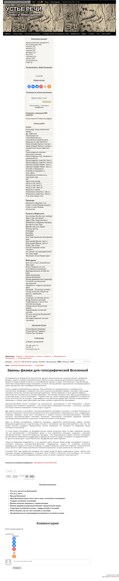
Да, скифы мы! (31, 134)
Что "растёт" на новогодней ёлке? (39, 252)
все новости (32, 118)
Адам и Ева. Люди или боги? (37, 220)
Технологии (30, 60)
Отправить (17, 568)
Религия (29, 48)
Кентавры (29, 233)
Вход (46, 2)
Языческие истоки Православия (38, 256)
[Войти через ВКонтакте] (33, 86)
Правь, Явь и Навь (33, 245)
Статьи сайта (18, 34)
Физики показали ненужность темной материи (29, 503)
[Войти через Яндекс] (41, 86)
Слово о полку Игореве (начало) (38, 205)
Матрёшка (30, 235)
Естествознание (32, 45)
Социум (29, 50)
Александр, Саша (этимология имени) (37, 130)
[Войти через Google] (45, 86)
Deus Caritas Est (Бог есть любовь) (39, 216)
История (29, 52)
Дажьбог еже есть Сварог (35, 227)
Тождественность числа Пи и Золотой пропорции (37, 303)
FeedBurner (39, 107)
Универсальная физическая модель (36, 307)
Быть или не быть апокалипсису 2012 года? (38, 264)
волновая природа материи (21, 365)
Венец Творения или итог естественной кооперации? (36, 268)
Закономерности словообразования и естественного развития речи (37, 138)
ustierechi (17, 362)
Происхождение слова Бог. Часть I (39, 160)
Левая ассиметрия (33, 275)
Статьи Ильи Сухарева (34, 333)
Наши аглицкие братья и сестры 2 (39, 146)
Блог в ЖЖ (106, 34)
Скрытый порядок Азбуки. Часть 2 (38, 167)
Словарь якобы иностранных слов (56, 34)
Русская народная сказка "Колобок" (35, 248)
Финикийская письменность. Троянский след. (36, 176)
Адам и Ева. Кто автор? (35, 218)
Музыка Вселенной (33, 277)
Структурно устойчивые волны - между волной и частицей (38, 299)
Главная (7, 34)
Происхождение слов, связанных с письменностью (39, 157)
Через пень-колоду (33, 181)
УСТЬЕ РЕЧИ (23, 9)
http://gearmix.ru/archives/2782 (45, 463)
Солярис (29, 296)
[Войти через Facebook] (37, 86)
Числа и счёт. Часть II (34, 185)
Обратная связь (17, 38)
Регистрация (55, 2)
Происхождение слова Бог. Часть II (39, 162)
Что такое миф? (32, 254)
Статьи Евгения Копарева (35, 329)
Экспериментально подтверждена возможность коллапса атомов (37, 513)
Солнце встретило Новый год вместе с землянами (37, 293)
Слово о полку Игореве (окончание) (34, 208)
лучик (38, 76)
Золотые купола (32, 229)
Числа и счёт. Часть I (33, 183)
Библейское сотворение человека (38, 222)
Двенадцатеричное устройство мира (37, 272)
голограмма (39, 365)
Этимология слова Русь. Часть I (38, 192)
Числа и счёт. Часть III (34, 187)
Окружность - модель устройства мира (38, 286)
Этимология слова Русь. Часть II (38, 194)
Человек (29, 46)
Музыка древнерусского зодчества (39, 279)
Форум (6, 38)
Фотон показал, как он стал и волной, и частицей (30, 511)
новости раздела (45, 118)
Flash (28, 62)
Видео (84, 34)
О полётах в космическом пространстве (35, 282)
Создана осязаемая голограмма (23, 501)
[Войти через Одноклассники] (49, 86)
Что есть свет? (31, 316)
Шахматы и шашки (33, 190)
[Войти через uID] (29, 86)
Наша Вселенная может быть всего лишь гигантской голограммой (37, 498)
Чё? (27, 179)
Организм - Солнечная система (38, 289)
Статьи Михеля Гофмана (35, 331)
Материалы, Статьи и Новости (38, 356)
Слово (28, 127)
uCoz (117, 576)
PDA (33, 2)
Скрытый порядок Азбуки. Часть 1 (38, 164)
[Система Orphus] (20, 479)
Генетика (29, 56)
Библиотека (75, 34)
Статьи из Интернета (33, 34)
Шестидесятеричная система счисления (37, 319)
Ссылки (91, 34)
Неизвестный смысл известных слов (37, 149)
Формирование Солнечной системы (36, 311)
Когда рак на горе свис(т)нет (36, 142)
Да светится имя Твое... (35, 224)
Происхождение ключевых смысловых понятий (36, 153)
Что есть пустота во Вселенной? (38, 314)
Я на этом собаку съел (34, 196)
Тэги (98, 34)
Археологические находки (36, 43)
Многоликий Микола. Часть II (37, 243)
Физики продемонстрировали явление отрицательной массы (35, 506)
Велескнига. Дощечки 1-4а (36, 203)
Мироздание (31, 260)
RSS (39, 2)
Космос (28, 58)
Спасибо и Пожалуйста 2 (35, 171)
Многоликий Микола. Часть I (36, 241)
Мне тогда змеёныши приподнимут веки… (39, 238)
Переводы (30, 200)
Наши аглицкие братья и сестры (38, 144)
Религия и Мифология (35, 213)
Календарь (30, 231)
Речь (27, 54)
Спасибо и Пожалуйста (34, 169)
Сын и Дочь (30, 173)
